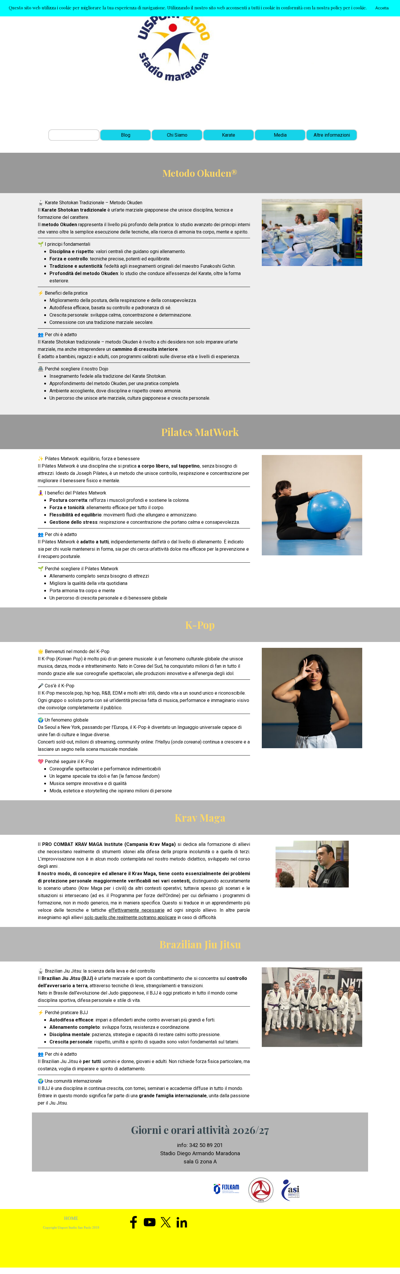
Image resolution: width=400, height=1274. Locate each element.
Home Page (74, 135)
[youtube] (149, 1222)
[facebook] (133, 1222)
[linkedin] (182, 1222)
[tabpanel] (144, 304)
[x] (165, 1222)
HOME (71, 1218)
